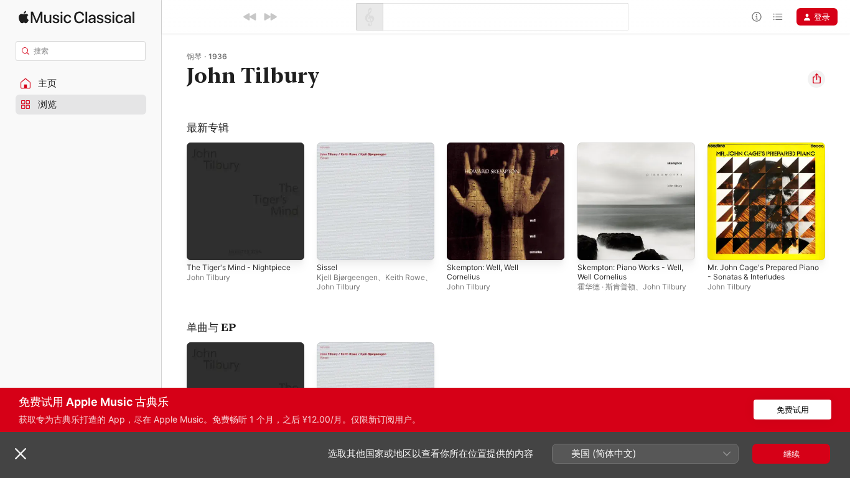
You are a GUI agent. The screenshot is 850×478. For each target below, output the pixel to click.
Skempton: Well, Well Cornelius (487, 152)
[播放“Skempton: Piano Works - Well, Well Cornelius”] (593, 244)
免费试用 (793, 410)
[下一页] (837, 202)
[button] (81, 83)
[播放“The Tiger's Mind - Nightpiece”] (202, 244)
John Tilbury (208, 277)
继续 (791, 454)
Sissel (328, 147)
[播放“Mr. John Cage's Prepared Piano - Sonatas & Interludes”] (723, 244)
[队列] (778, 17)
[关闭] (20, 453)
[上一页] (174, 202)
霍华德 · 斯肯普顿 (606, 286)
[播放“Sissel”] (332, 244)
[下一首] (270, 17)
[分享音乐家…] (816, 79)
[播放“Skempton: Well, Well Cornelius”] (462, 244)
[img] (76, 17)
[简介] (757, 17)
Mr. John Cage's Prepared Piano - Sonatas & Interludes (763, 152)
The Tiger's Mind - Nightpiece (245, 147)
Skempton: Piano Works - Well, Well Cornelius (626, 152)
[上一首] (250, 17)
